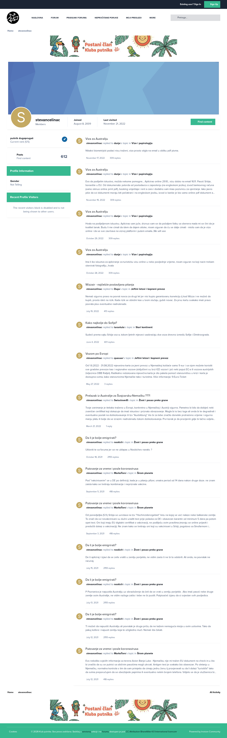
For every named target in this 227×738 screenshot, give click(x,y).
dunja (117, 143)
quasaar (118, 358)
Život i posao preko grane (153, 400)
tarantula (119, 327)
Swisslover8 (121, 400)
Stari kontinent (144, 327)
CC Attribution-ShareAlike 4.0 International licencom (151, 731)
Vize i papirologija (142, 143)
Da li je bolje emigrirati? (100, 438)
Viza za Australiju (96, 139)
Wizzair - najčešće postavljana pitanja (109, 284)
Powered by (204, 731)
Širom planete (145, 473)
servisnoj (86, 731)
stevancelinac (94, 143)
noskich (118, 442)
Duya (117, 289)
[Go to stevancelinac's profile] (79, 141)
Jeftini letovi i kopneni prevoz (148, 289)
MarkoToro (120, 473)
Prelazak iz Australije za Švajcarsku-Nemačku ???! (117, 396)
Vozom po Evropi (96, 354)
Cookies (13, 731)
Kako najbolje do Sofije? (101, 323)
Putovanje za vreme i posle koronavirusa (111, 469)
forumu (105, 731)
